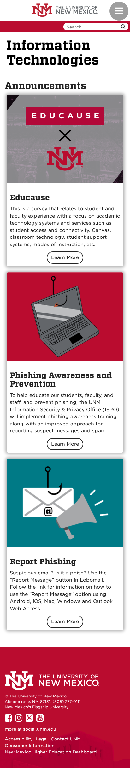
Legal (42, 738)
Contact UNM (66, 738)
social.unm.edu (39, 729)
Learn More (65, 257)
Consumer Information (30, 745)
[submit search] (123, 26)
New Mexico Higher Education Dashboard (51, 751)
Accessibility (18, 738)
